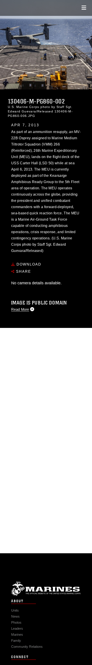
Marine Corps (46, 588)
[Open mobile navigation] (84, 7)
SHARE (23, 271)
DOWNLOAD (28, 264)
